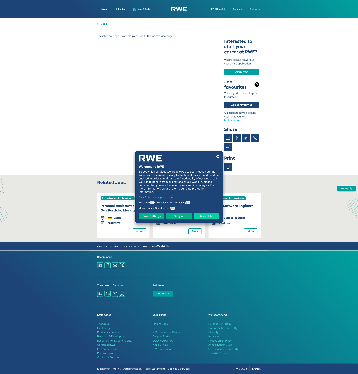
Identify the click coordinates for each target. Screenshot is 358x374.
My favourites (232, 120)
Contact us (163, 293)
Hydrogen (214, 336)
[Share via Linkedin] (246, 138)
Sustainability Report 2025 (224, 349)
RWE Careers (113, 246)
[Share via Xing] (228, 147)
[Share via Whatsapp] (255, 138)
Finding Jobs (160, 323)
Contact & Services (108, 357)
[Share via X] (122, 265)
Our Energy (103, 328)
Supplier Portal (161, 336)
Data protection (132, 368)
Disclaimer (103, 368)
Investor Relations (107, 349)
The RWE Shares (218, 353)
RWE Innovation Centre (166, 332)
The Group (103, 323)
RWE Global (217, 9)
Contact (122, 9)
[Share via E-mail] (228, 138)
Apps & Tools (143, 9)
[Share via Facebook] (237, 138)
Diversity (213, 332)
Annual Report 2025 (220, 344)
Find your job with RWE (136, 246)
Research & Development (112, 336)
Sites (156, 328)
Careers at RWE (106, 344)
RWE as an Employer (220, 340)
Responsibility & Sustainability (114, 340)
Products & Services (109, 332)
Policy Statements (154, 368)
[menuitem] (120, 9)
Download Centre (163, 340)
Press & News (105, 353)
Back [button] (104, 24)
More (139, 231)
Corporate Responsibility (222, 328)
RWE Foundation (162, 349)
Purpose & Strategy (219, 323)
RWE (99, 246)
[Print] (228, 167)
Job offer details (160, 246)
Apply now (241, 71)
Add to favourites (241, 104)
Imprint (116, 368)
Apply (348, 188)
